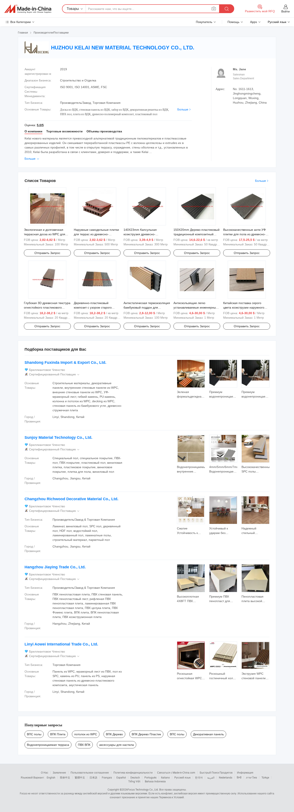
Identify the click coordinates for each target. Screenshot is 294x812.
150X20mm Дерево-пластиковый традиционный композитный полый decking (196, 234)
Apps (253, 22)
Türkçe (265, 777)
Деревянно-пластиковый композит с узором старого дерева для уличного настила (95, 307)
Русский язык (182, 777)
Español (121, 777)
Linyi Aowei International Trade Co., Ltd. (61, 644)
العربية (210, 777)
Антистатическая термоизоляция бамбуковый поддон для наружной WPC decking (147, 307)
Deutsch (135, 777)
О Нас (44, 772)
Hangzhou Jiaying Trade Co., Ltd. (55, 567)
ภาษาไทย (251, 777)
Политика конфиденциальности (133, 772)
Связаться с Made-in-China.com (176, 772)
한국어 (199, 777)
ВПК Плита (57, 734)
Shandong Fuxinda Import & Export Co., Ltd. (65, 362)
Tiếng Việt (134, 781)
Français (107, 777)
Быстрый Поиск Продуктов (216, 772)
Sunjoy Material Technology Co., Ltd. (58, 437)
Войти (285, 11)
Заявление (59, 772)
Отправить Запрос (47, 253)
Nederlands (225, 777)
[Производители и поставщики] (27, 8)
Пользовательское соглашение (90, 772)
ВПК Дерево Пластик (146, 734)
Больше (182, 109)
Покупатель (204, 22)
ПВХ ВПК (84, 744)
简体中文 (65, 777)
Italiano (165, 777)
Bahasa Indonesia (155, 781)
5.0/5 (40, 125)
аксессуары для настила (116, 744)
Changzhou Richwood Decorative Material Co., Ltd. (71, 499)
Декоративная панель (208, 734)
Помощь (233, 22)
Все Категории (20, 22)
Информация (245, 772)
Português (150, 777)
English (51, 777)
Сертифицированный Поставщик (54, 374)
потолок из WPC (85, 734)
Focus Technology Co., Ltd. (143, 789)
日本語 (93, 777)
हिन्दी (239, 777)
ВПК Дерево (114, 734)
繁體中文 (80, 777)
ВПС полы (34, 734)
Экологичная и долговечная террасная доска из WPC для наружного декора (44, 234)
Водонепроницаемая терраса (48, 744)
